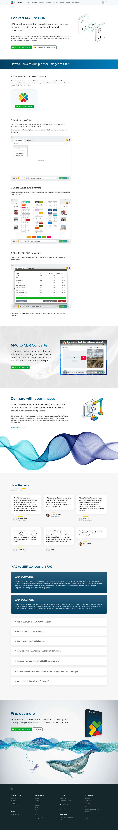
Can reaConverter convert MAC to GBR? (34, 621)
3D (36, 813)
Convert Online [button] (46, 47)
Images (37, 798)
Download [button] (22, 47)
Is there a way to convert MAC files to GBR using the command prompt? (47, 671)
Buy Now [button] (38, 729)
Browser (62, 2)
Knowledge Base (89, 802)
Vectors (37, 800)
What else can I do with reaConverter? (33, 681)
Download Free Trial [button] (21, 367)
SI (89, 813)
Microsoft (37, 806)
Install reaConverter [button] (25, 107)
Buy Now (68, 2)
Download (41, 2)
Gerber (37, 809)
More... (37, 815)
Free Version (48, 2)
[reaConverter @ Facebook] (14, 814)
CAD (36, 807)
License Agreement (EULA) (92, 809)
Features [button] (34, 2)
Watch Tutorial (15, 804)
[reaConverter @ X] (11, 814)
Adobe (37, 804)
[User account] (106, 2)
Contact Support (89, 804)
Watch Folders (63, 810)
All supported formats (41, 818)
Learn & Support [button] (75, 2)
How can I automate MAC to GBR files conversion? (38, 661)
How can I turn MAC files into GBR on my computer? (39, 650)
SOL (92, 608)
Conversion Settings (65, 800)
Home (28, 2)
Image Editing (63, 798)
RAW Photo (38, 802)
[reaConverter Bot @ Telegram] (85, 806)
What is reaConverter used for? (30, 631)
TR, (88, 813)
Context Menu (63, 808)
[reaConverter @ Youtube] (18, 814)
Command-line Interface (66, 818)
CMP (86, 608)
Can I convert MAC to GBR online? (31, 641)
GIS (36, 811)
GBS (83, 608)
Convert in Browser (16, 802)
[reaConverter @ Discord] (16, 814)
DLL (61, 819)
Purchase (87, 798)
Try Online (55, 2)
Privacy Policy (88, 811)
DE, (85, 813)
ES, (87, 813)
